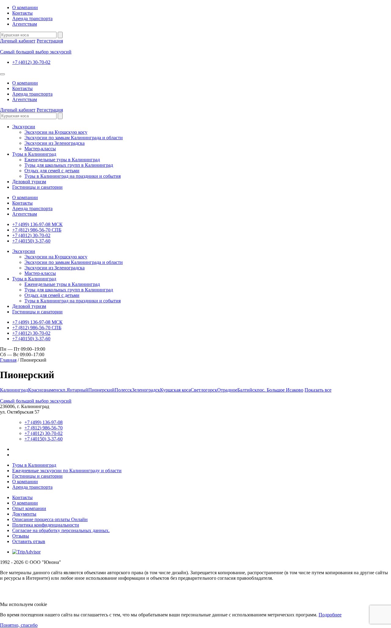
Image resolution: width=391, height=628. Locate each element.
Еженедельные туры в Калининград (62, 159)
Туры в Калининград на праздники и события (72, 176)
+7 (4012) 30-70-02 (31, 62)
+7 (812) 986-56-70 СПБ (36, 229)
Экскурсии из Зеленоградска (54, 143)
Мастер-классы (40, 148)
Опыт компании (29, 508)
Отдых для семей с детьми (51, 170)
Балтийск (247, 390)
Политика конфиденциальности (45, 525)
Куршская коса (175, 390)
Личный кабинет (17, 40)
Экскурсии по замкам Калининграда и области (73, 137)
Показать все (318, 390)
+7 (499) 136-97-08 (43, 422)
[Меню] (2, 74)
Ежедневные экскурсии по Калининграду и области (67, 470)
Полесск (123, 390)
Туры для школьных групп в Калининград (68, 165)
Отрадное (227, 390)
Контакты (22, 13)
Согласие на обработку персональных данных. (61, 530)
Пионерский (101, 390)
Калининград (14, 390)
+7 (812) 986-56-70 (43, 427)
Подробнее (330, 614)
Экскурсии (23, 126)
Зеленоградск (146, 390)
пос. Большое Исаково (280, 390)
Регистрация (50, 40)
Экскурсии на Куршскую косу (55, 132)
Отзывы (20, 536)
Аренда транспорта (32, 18)
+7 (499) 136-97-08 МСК (37, 224)
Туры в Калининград (34, 154)
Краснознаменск (45, 390)
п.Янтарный (75, 390)
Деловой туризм (29, 181)
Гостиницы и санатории (37, 187)
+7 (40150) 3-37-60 (31, 240)
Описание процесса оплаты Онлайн (50, 519)
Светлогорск (204, 390)
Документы (24, 514)
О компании (25, 7)
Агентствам (24, 24)
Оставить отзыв (28, 541)
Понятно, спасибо (19, 625)
